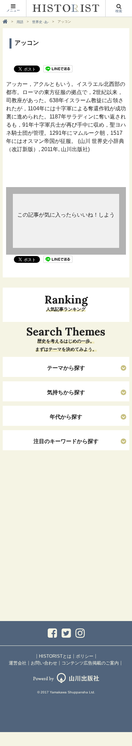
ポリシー (84, 656)
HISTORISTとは (55, 656)
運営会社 (17, 663)
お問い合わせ (44, 663)
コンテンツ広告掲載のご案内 (90, 663)
